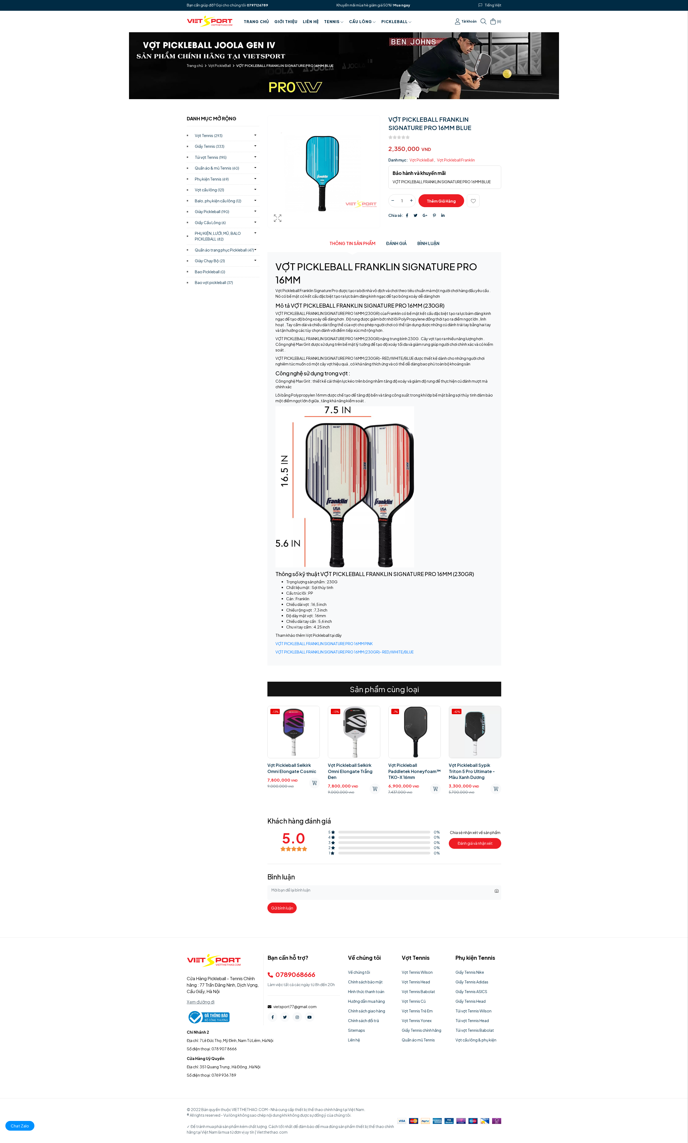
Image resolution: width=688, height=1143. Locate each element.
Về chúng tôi (359, 972)
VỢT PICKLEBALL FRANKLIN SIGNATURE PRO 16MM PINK (324, 643)
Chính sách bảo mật (365, 981)
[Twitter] (415, 215)
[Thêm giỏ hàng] (314, 783)
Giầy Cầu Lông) (210, 222)
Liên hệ (311, 21)
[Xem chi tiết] (435, 788)
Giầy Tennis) (209, 146)
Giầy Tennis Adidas (472, 981)
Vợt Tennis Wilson (417, 972)
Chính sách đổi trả (363, 1020)
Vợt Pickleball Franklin (456, 159)
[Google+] (425, 215)
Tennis (332, 21)
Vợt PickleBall (219, 65)
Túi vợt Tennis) (211, 157)
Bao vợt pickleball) (214, 282)
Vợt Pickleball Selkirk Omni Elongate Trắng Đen (350, 771)
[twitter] (285, 1017)
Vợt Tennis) (209, 135)
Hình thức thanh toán (366, 991)
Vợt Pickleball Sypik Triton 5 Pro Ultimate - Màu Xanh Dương (472, 771)
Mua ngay (401, 5)
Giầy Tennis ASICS (471, 991)
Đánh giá (396, 243)
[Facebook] (407, 215)
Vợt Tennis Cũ (414, 1001)
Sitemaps (356, 1030)
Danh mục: (398, 159)
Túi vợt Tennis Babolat (475, 1030)
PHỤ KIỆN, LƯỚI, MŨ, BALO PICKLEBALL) (218, 236)
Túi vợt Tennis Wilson (474, 1010)
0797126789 (257, 5)
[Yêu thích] (473, 200)
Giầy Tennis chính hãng (421, 1030)
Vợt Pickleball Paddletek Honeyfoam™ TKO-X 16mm (414, 771)
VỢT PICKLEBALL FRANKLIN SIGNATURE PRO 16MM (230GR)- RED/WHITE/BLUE (344, 651)
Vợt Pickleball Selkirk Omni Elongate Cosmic (291, 768)
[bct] (208, 1016)
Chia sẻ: (395, 215)
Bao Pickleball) (210, 271)
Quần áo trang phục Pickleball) (224, 249)
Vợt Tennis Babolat (418, 991)
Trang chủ (256, 21)
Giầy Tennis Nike (470, 972)
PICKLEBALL (394, 21)
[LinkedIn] (443, 215)
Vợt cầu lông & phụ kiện (476, 1039)
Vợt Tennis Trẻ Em (417, 1010)
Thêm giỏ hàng (441, 201)
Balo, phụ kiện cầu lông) (218, 200)
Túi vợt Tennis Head (472, 1020)
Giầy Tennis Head (471, 1001)
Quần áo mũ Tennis (418, 1039)
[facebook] (272, 1017)
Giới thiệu (286, 21)
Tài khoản (468, 21)
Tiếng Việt (493, 5)
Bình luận (428, 243)
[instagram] (297, 1017)
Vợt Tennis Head (416, 981)
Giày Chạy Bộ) (210, 260)
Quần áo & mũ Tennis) (217, 168)
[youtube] (309, 1017)
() (499, 21)
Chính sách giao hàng (366, 1010)
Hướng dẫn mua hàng (366, 1001)
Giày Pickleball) (212, 211)
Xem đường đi (200, 1002)
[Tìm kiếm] (483, 21)
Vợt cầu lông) (209, 189)
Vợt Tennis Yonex (417, 1020)
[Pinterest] (434, 215)
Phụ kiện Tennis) (212, 179)
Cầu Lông (360, 21)
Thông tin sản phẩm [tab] (352, 243)
